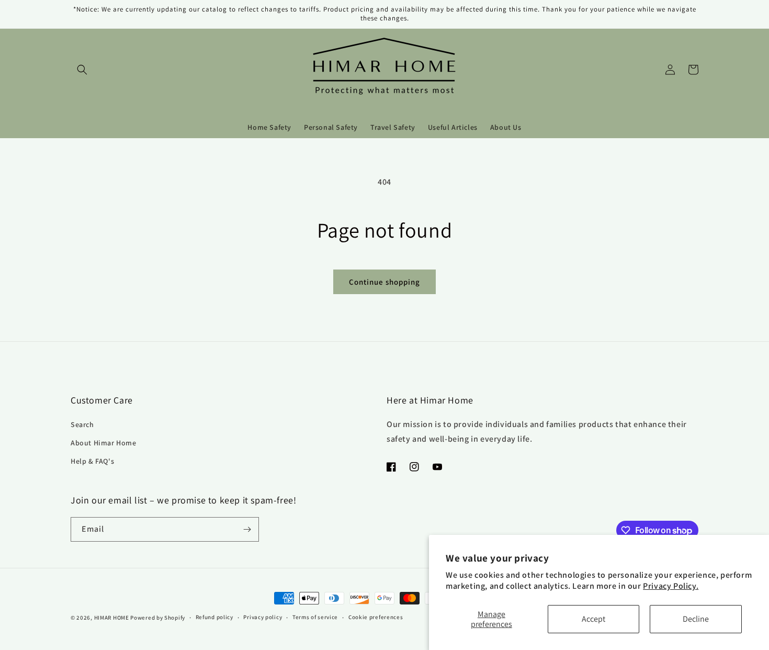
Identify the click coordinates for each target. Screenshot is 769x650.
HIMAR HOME (111, 617)
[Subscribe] (246, 529)
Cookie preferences (375, 617)
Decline (696, 618)
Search (82, 424)
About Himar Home (104, 442)
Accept (593, 618)
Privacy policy (262, 617)
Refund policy (214, 617)
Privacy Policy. (670, 585)
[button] (82, 69)
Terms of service (315, 617)
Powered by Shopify (157, 617)
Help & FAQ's (92, 461)
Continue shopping (384, 282)
